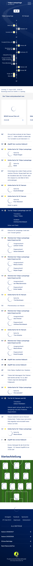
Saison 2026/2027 (7, 532)
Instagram (8, 517)
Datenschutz (27, 520)
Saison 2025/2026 (7, 537)
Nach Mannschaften (8, 546)
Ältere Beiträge (6, 541)
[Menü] (29, 3)
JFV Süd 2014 (6, 520)
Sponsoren (25, 517)
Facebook (16, 517)
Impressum (17, 520)
